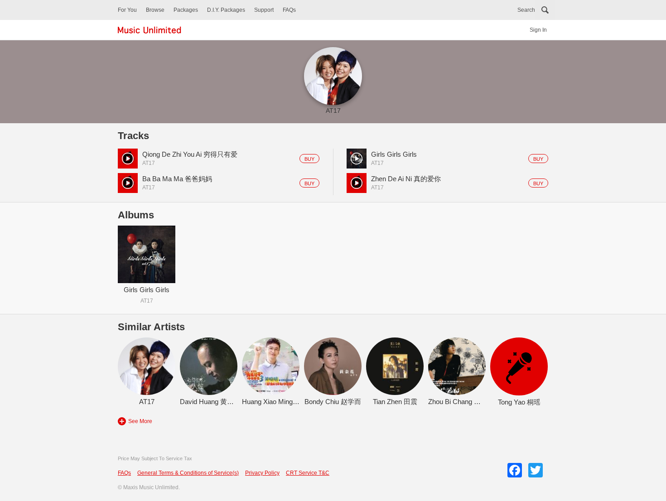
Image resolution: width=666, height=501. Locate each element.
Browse (155, 10)
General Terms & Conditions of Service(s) (188, 473)
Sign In (538, 30)
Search (526, 10)
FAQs (289, 10)
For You (127, 10)
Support (264, 10)
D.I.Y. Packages (226, 10)
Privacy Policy (262, 473)
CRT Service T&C (307, 473)
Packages (186, 10)
